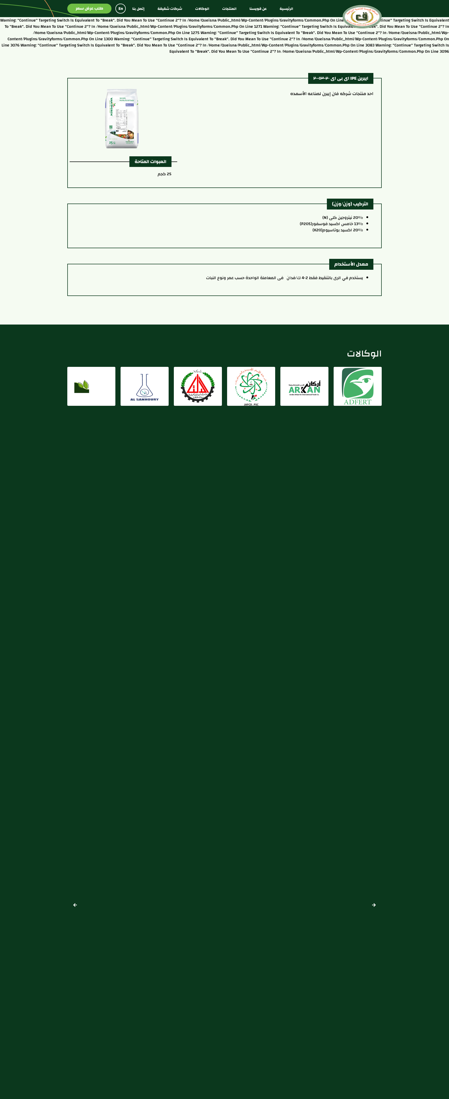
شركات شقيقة (169, 8)
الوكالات (202, 8)
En (120, 8)
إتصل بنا (138, 8)
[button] (75, 905)
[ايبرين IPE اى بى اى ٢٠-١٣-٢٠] (136, 118)
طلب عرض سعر (89, 8)
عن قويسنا (258, 8)
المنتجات (229, 8)
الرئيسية (286, 8)
